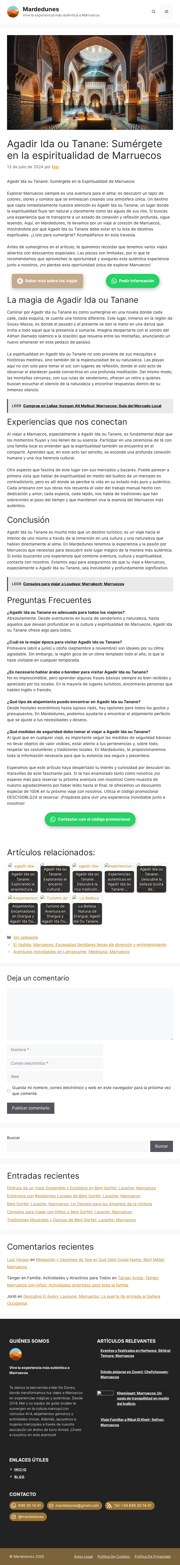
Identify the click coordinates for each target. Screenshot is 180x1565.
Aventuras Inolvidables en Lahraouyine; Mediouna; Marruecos (71, 951)
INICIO (20, 1469)
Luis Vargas (18, 1259)
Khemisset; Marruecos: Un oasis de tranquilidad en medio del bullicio (143, 1398)
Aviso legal (83, 1556)
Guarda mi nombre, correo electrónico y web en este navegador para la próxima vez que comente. (91, 1090)
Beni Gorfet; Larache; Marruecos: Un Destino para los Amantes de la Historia (79, 1204)
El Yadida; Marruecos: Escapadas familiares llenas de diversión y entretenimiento (89, 944)
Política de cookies (114, 1556)
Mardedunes (41, 9)
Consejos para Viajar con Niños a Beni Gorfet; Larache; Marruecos (69, 1212)
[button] (153, 12)
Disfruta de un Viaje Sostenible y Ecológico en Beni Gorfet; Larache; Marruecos (81, 1188)
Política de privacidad (153, 1556)
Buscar (13, 1137)
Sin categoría (25, 937)
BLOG (19, 1477)
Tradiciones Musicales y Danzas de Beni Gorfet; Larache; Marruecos (71, 1220)
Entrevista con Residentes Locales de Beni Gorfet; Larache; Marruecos (73, 1196)
